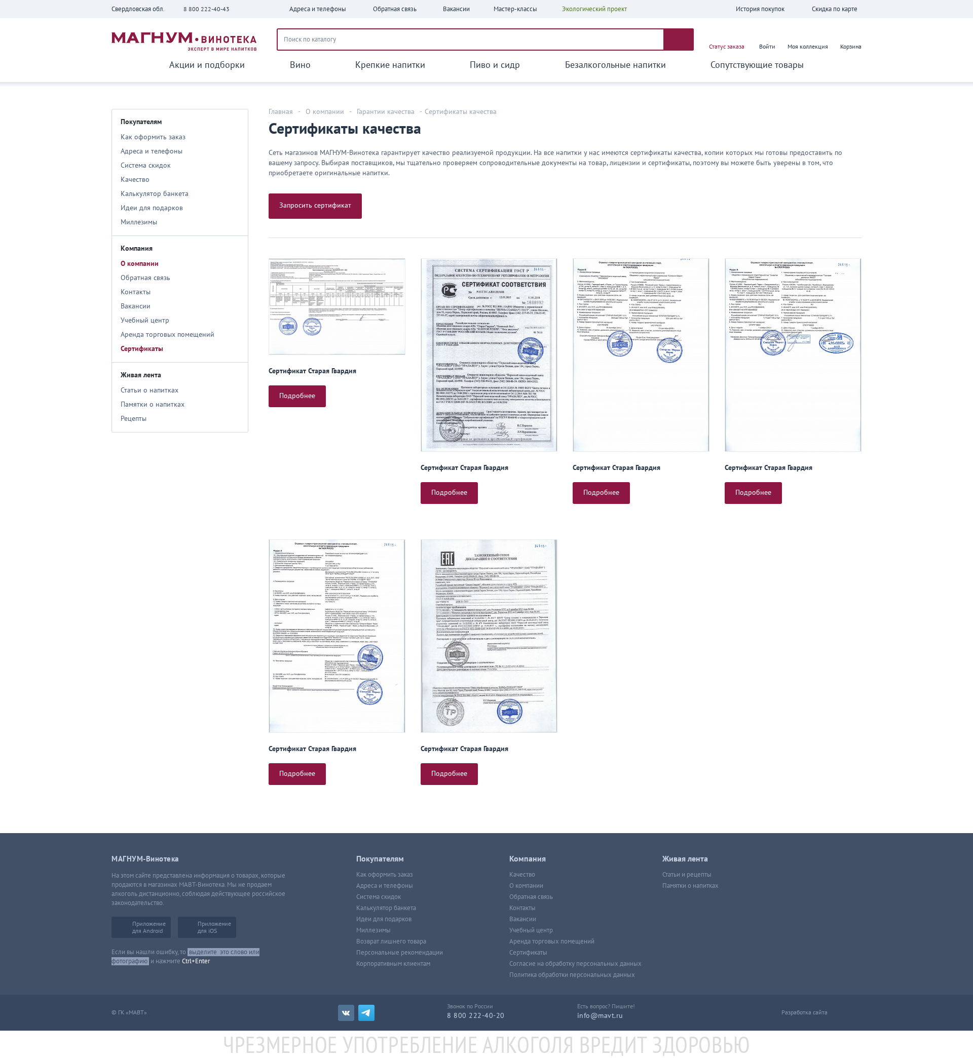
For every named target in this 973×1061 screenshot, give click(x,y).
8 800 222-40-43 (206, 9)
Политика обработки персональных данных (572, 975)
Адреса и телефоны (151, 151)
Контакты (136, 292)
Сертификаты (142, 348)
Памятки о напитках (152, 404)
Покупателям (141, 121)
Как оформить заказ (153, 137)
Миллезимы (139, 222)
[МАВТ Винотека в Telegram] (366, 1013)
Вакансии (136, 306)
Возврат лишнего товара (391, 941)
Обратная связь (145, 277)
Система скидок (146, 165)
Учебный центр (145, 320)
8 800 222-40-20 (476, 1015)
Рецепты (133, 418)
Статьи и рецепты (687, 875)
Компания (137, 248)
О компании (140, 263)
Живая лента (141, 375)
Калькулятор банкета (155, 193)
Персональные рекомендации (399, 953)
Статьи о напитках (149, 390)
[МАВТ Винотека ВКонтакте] (346, 1013)
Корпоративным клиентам (393, 964)
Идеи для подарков (152, 208)
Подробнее (297, 395)
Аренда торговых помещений (167, 334)
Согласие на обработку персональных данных (575, 964)
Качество (135, 179)
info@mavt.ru (600, 1015)
